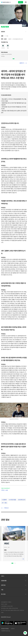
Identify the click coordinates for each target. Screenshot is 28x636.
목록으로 (6, 508)
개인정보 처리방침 (5, 628)
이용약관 (12, 628)
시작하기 (20, 2)
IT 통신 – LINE (4, 490)
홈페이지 (22, 63)
